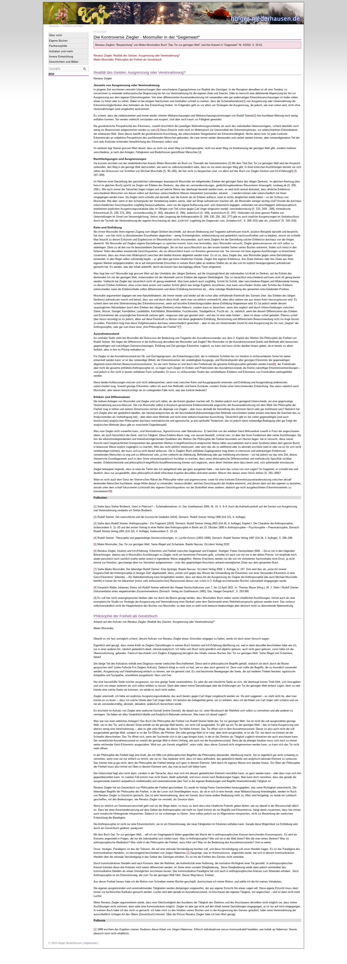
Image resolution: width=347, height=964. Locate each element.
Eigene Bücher (58, 40)
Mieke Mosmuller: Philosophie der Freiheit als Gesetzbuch (127, 59)
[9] (110, 491)
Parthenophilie (58, 45)
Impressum (90, 943)
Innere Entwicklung (61, 56)
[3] (157, 129)
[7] (179, 326)
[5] (229, 163)
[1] (244, 101)
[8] (274, 364)
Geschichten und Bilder (64, 61)
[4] (199, 152)
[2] (254, 115)
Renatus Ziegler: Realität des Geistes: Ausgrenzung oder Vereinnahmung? (137, 55)
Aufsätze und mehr (73, 26)
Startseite (54, 26)
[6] (291, 171)
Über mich (55, 35)
